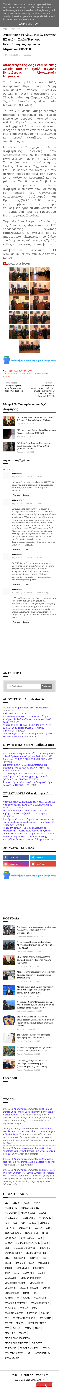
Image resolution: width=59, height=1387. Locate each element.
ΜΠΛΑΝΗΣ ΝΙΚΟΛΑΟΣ (29, 1288)
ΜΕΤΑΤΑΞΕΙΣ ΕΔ (36, 1283)
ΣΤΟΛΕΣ (22, 1333)
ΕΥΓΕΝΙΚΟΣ (45, 1248)
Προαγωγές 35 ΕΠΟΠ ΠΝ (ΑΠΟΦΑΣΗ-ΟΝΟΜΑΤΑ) (27, 759)
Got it (38, 24)
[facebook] (16, 857)
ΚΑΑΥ (31, 1263)
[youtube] (43, 864)
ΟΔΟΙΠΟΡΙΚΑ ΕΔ (12, 1298)
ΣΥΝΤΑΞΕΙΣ (37, 1343)
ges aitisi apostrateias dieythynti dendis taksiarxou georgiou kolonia (29, 1151)
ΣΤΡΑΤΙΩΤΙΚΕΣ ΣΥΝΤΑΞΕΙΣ (16, 1343)
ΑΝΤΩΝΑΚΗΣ (29, 1218)
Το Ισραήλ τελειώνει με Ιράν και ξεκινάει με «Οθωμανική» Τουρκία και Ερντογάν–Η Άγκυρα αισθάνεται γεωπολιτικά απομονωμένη (26, 830)
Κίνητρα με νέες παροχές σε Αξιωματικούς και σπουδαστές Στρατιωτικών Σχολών (35, 1049)
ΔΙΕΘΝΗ (49, 1228)
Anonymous (20, 1108)
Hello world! (9, 713)
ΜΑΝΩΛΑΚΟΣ (10, 1278)
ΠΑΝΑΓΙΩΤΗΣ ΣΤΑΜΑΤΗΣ (16, 1303)
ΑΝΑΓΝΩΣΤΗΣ (11, 1208)
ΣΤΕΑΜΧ (6, 376)
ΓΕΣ (10, 371)
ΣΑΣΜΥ (28, 1328)
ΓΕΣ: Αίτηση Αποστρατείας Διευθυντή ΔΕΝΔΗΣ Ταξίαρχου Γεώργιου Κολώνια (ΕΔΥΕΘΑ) (36, 418)
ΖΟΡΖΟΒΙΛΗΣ (19, 1258)
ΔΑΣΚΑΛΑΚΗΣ (24, 1228)
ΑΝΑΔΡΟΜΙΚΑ (11, 1213)
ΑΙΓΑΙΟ (27, 1203)
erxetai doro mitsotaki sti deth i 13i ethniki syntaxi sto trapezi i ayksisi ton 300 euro (29, 1172)
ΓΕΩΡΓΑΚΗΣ (10, 1228)
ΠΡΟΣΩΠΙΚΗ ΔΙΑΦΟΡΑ (14, 1323)
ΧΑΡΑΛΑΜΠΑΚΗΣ (12, 1358)
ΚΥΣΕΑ (7, 1273)
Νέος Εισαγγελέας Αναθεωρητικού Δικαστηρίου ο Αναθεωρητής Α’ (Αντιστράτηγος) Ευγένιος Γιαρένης (32, 1063)
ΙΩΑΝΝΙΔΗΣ (20, 1263)
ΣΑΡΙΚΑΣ (17, 1328)
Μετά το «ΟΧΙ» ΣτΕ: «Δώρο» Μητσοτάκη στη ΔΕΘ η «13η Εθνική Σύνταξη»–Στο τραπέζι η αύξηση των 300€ (35, 989)
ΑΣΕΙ (15, 1223)
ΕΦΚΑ (7, 1258)
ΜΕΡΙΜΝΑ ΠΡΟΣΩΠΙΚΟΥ (31, 1278)
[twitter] (43, 857)
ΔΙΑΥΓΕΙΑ (38, 1228)
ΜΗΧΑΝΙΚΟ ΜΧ (41, 373)
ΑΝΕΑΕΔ (42, 1213)
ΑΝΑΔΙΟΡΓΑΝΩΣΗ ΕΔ (30, 1208)
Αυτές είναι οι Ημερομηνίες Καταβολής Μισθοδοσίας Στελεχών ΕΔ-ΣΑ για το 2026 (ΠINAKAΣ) (36, 944)
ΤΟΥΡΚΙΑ (46, 1348)
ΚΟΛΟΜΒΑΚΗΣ (22, 1268)
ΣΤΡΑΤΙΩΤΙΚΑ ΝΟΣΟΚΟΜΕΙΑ (17, 1338)
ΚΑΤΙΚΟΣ (8, 1268)
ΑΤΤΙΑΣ (32, 1223)
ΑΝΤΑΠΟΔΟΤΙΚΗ (12, 1218)
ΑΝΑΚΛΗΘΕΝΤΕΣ (28, 1213)
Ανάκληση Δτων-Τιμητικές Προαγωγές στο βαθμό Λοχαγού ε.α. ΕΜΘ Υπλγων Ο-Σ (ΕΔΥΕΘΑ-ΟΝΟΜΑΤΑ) (34, 446)
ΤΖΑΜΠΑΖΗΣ (10, 1348)
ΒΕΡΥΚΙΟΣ (44, 1223)
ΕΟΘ (46, 1243)
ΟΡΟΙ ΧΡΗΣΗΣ (27, 1375)
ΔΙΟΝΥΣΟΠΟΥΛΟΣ (13, 1233)
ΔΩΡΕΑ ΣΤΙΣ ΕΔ (31, 1233)
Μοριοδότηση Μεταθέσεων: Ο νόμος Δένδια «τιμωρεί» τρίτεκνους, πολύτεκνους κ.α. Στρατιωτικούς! (36, 974)
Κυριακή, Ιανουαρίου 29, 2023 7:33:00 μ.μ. (29, 503)
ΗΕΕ (44, 1258)
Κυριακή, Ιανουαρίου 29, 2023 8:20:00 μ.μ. (29, 558)
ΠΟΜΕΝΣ (45, 1313)
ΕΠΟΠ (7, 1248)
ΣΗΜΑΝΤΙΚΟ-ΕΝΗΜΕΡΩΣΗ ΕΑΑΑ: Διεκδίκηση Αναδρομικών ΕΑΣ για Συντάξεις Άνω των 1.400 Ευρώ (27, 719)
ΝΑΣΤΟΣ (46, 1288)
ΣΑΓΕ (7, 1328)
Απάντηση (16, 495)
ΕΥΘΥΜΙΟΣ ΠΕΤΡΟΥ (13, 1253)
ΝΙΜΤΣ (26, 1293)
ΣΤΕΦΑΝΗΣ (10, 1333)
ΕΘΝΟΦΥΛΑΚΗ (11, 1238)
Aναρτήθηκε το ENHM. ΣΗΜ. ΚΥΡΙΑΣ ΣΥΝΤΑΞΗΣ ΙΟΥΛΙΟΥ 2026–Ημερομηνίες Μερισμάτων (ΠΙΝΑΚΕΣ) (27, 727)
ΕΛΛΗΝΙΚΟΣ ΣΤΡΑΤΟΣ (23, 371)
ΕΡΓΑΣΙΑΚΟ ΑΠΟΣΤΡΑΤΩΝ (25, 1248)
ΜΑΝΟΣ (41, 1273)
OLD (6, 1203)
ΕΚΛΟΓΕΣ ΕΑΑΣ (27, 1238)
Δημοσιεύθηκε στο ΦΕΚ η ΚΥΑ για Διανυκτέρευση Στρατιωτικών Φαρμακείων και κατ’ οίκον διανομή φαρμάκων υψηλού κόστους (35, 1021)
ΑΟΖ (7, 1223)
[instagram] (16, 864)
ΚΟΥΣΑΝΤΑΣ (38, 1268)
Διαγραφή (27, 495)
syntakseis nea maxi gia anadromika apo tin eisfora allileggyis (28, 1160)
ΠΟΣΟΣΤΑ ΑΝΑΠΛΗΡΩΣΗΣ (24, 1318)
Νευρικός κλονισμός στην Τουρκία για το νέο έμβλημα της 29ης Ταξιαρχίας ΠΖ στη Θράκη (25, 812)
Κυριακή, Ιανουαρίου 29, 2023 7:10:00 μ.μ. (29, 477)
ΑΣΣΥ (23, 1223)
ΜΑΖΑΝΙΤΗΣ (28, 1273)
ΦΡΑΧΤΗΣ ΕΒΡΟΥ (42, 1353)
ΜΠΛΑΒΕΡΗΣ (10, 1288)
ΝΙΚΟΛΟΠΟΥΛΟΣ (12, 1293)
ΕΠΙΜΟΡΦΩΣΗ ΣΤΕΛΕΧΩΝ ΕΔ (15, 373)
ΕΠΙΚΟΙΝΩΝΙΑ (42, 1375)
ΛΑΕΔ (31, 373)
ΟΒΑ (35, 1293)
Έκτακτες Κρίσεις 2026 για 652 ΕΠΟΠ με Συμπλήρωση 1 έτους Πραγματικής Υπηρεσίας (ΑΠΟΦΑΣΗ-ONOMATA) (26, 776)
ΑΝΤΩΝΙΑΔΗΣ (45, 1218)
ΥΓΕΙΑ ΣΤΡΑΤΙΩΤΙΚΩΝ (14, 1353)
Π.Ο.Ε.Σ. (26, 1298)
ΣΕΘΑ (37, 1328)
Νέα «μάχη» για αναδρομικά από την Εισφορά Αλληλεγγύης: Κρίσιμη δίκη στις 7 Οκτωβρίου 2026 (36, 929)
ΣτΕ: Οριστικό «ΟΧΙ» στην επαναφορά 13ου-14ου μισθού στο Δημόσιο (33, 1036)
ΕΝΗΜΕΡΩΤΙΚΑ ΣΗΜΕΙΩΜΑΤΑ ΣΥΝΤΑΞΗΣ (22, 1243)
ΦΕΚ (29, 1353)
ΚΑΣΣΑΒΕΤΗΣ (43, 1263)
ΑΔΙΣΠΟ (16, 1203)
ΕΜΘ (40, 1238)
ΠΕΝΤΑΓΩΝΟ (10, 1308)
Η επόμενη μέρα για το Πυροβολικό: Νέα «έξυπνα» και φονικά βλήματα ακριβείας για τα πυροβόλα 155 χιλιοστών (28, 822)
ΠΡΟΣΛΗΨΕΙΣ (45, 1318)
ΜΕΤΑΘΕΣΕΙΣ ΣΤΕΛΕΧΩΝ (15, 1283)
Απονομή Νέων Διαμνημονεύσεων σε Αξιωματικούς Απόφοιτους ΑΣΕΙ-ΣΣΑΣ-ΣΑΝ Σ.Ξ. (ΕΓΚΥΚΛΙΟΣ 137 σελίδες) (29, 804)
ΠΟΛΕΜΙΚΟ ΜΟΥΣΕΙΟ (14, 1313)
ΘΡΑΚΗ (8, 1263)
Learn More (25, 24)
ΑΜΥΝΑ (37, 1203)
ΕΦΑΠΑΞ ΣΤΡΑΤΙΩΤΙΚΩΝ (36, 1253)
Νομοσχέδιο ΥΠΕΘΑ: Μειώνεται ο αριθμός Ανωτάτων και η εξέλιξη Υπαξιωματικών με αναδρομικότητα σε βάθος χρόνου (35, 1004)
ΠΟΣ (7, 1318)
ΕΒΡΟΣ (45, 1233)
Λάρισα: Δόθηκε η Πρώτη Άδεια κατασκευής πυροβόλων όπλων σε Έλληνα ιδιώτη (25, 838)
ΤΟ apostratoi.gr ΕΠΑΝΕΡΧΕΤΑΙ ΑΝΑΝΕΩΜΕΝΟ (26, 707)
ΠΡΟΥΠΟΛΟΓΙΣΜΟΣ (37, 1323)
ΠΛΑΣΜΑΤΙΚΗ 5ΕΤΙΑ (28, 1308)
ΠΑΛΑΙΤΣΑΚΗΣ (40, 1298)
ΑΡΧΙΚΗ (15, 1375)
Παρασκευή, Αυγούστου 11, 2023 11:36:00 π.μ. (30, 592)
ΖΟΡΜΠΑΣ (34, 1258)
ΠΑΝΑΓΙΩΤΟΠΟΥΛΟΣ (40, 1303)
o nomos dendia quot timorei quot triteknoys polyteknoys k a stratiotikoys (29, 1111)
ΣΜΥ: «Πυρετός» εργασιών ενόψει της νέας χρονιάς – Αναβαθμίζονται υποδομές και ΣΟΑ (29, 755)
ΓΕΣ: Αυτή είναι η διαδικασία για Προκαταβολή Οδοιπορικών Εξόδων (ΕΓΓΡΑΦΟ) (36, 431)
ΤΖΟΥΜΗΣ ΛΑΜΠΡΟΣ (29, 1348)
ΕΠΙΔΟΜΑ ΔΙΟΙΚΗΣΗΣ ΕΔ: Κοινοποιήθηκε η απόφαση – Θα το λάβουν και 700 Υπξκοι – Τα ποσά (26, 767)
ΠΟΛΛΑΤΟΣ (32, 1313)
